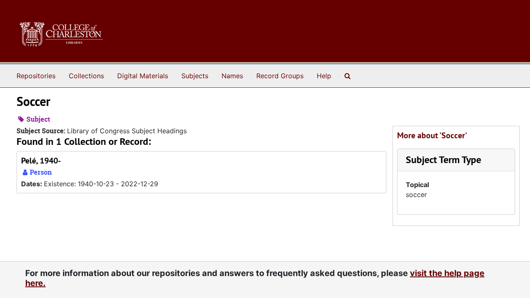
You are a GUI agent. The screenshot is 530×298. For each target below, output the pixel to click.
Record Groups (280, 76)
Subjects (194, 76)
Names (232, 76)
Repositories (36, 76)
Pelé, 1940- (41, 160)
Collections (86, 76)
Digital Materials (142, 76)
